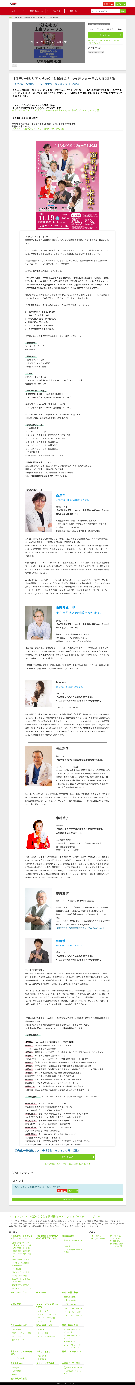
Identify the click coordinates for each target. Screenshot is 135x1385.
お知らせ (97, 1236)
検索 (123, 11)
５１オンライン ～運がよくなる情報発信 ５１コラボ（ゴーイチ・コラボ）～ (54, 1216)
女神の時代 (16, 1371)
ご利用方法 (72, 11)
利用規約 (116, 1241)
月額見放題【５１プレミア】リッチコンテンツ (22, 1237)
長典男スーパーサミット (21, 1288)
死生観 (14, 1374)
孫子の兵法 (42, 1330)
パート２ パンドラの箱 (47, 1314)
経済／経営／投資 (70, 1292)
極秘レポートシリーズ (20, 1260)
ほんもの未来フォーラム (96, 52)
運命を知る (16, 1368)
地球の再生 (42, 1356)
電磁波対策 (42, 1359)
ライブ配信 (16, 1269)
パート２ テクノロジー (73, 1309)
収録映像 (67, 1246)
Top (10, 17)
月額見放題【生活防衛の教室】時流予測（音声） (47, 1237)
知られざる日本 (18, 1340)
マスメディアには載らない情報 (47, 1305)
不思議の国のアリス (71, 1341)
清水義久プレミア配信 (20, 1272)
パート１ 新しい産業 (72, 1312)
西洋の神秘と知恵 (70, 1325)
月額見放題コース (36, 11)
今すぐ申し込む (105, 35)
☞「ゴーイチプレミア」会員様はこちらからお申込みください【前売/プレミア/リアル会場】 (56, 110)
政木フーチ (41, 1292)
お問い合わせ (99, 1239)
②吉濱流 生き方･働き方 (73, 1368)
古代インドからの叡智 (46, 1336)
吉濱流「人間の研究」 (72, 1363)
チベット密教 (43, 1333)
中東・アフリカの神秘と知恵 (22, 1352)
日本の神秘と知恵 (19, 1325)
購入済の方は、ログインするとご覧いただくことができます (105, 41)
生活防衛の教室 (70, 1297)
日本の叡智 (16, 1330)
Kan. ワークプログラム (21, 1292)
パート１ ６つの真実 (46, 1318)
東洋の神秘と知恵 (44, 1325)
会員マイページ (18, 11)
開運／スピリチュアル (72, 1351)
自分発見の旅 (17, 1363)
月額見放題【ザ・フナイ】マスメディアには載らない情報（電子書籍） (21, 1245)
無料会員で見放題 (19, 1378)
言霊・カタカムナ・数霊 (21, 1333)
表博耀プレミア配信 (20, 1276)
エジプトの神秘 (18, 1358)
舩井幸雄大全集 (70, 1300)
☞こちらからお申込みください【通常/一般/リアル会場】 (39, 129)
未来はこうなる (69, 1304)
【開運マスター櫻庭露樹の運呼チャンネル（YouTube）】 (80, 927)
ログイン (119, 4)
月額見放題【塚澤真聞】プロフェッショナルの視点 (21, 1253)
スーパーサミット (44, 1321)
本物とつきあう (43, 1351)
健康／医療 (16, 1304)
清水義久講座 (68, 1236)
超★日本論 (16, 1336)
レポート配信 (43, 1311)
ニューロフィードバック (73, 1315)
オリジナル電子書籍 (45, 1363)
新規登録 (107, 4)
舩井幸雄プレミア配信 (20, 1285)
